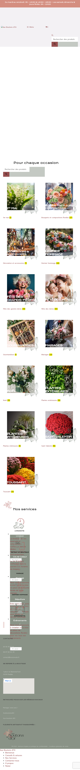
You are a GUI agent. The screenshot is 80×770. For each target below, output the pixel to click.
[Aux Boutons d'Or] (9, 27)
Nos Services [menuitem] (11, 758)
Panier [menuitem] (8, 766)
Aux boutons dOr (9, 718)
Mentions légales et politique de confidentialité (33, 746)
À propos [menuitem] (9, 763)
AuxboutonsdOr (8, 713)
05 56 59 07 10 (8, 647)
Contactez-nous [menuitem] (12, 760)
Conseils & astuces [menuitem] (13, 755)
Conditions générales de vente (58, 746)
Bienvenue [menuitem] (9, 752)
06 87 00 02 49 (8, 652)
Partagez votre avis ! (10, 708)
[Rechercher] (55, 44)
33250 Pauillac (8, 674)
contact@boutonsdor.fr (11, 657)
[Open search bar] (65, 35)
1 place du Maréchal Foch (12, 672)
